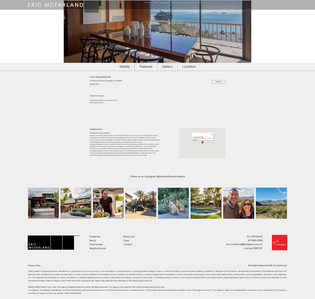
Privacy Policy (34, 266)
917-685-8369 (255, 240)
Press (126, 240)
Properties (94, 236)
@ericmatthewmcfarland (170, 176)
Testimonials (96, 244)
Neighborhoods (97, 248)
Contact (127, 244)
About (92, 240)
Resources (129, 236)
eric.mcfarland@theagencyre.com (244, 244)
